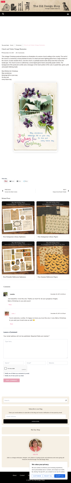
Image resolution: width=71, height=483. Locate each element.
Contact (22, 475)
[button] (3, 14)
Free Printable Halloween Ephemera (14, 277)
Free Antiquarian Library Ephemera (14, 237)
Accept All (60, 476)
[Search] (66, 400)
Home (11, 45)
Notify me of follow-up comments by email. (17, 373)
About (14, 475)
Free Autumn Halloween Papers (48, 277)
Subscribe (35, 421)
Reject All (48, 476)
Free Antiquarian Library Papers (48, 237)
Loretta (12, 294)
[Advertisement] (35, 29)
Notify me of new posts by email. (14, 375)
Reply (10, 304)
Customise (37, 476)
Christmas (18, 45)
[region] (48, 471)
